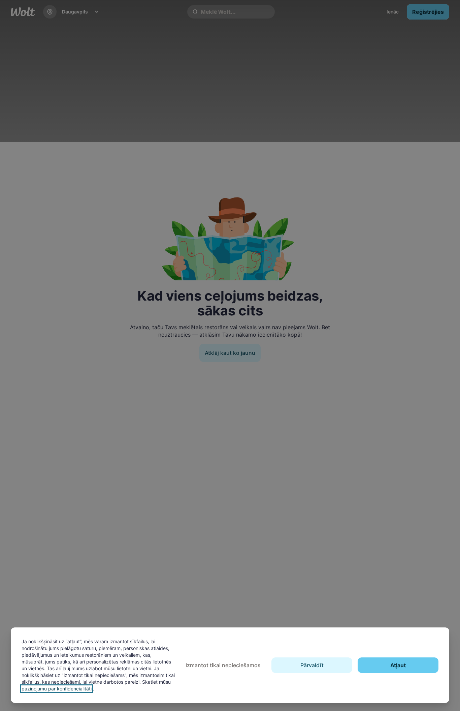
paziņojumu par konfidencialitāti (57, 688)
